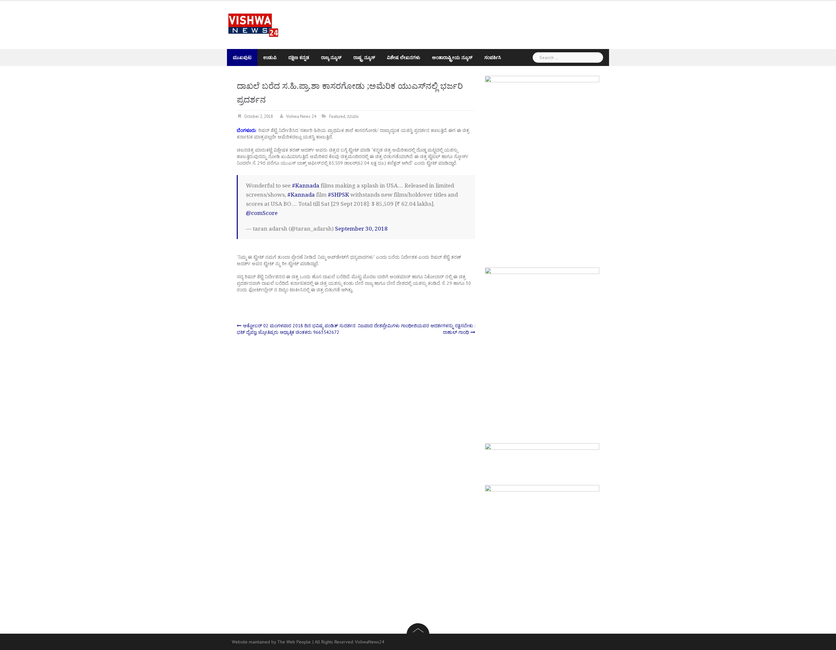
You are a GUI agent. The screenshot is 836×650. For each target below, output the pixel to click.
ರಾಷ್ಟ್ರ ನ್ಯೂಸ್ (364, 57)
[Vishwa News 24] (253, 24)
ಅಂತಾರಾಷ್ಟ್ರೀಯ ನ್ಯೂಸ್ (452, 57)
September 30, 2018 (361, 228)
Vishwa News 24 (301, 116)
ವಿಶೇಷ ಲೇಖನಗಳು (403, 57)
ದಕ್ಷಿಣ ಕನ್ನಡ (298, 57)
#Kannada (305, 185)
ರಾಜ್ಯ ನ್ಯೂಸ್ (331, 57)
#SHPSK (338, 194)
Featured (337, 116)
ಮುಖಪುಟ (242, 57)
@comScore (262, 213)
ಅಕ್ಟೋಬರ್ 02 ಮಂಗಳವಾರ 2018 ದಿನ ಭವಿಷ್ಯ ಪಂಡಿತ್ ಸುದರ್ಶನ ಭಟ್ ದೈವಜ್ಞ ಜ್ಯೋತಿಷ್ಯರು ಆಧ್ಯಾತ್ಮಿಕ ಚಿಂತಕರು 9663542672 (296, 329)
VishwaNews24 (369, 642)
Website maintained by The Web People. (271, 642)
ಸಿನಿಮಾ (353, 116)
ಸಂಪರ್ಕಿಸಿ (492, 57)
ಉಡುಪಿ (270, 57)
